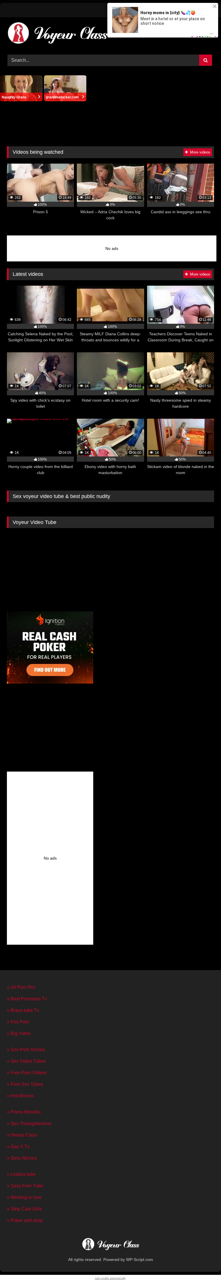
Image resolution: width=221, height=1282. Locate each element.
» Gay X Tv (18, 1146)
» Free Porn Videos (27, 1072)
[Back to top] (203, 1264)
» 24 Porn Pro (21, 987)
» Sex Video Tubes (26, 1061)
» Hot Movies (20, 1095)
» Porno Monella (24, 1111)
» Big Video (19, 1033)
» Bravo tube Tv (23, 1010)
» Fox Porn (18, 1021)
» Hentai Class (22, 1135)
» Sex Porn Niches (26, 1049)
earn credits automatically (110, 1278)
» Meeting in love (24, 1197)
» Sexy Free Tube (25, 1185)
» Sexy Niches (22, 1158)
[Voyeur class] (110, 1245)
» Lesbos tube (21, 1174)
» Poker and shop (25, 1220)
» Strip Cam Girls (24, 1208)
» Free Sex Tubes (25, 1084)
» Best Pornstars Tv (27, 998)
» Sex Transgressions (29, 1123)
